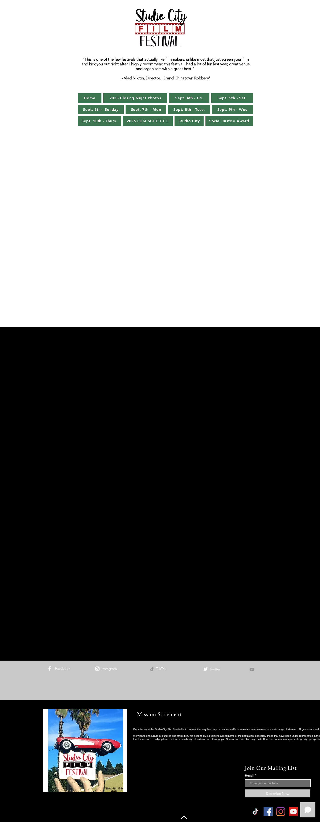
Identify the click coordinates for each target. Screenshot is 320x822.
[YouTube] (252, 669)
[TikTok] (152, 669)
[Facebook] (49, 668)
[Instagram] (97, 669)
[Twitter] (205, 669)
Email (249, 775)
